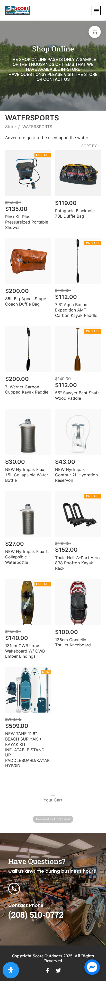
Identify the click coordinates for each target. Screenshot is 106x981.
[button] (96, 10)
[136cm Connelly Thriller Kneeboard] (78, 602)
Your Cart (53, 799)
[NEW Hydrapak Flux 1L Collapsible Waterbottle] (28, 514)
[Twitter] (58, 970)
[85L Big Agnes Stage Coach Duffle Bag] (28, 261)
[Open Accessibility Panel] (11, 970)
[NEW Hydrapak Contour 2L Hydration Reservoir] (78, 432)
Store (10, 126)
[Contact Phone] (14, 889)
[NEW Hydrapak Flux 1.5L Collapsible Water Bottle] (28, 432)
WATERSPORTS (37, 126)
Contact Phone (25, 905)
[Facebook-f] (47, 970)
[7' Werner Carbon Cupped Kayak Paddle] (28, 349)
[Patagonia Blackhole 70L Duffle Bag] (78, 173)
